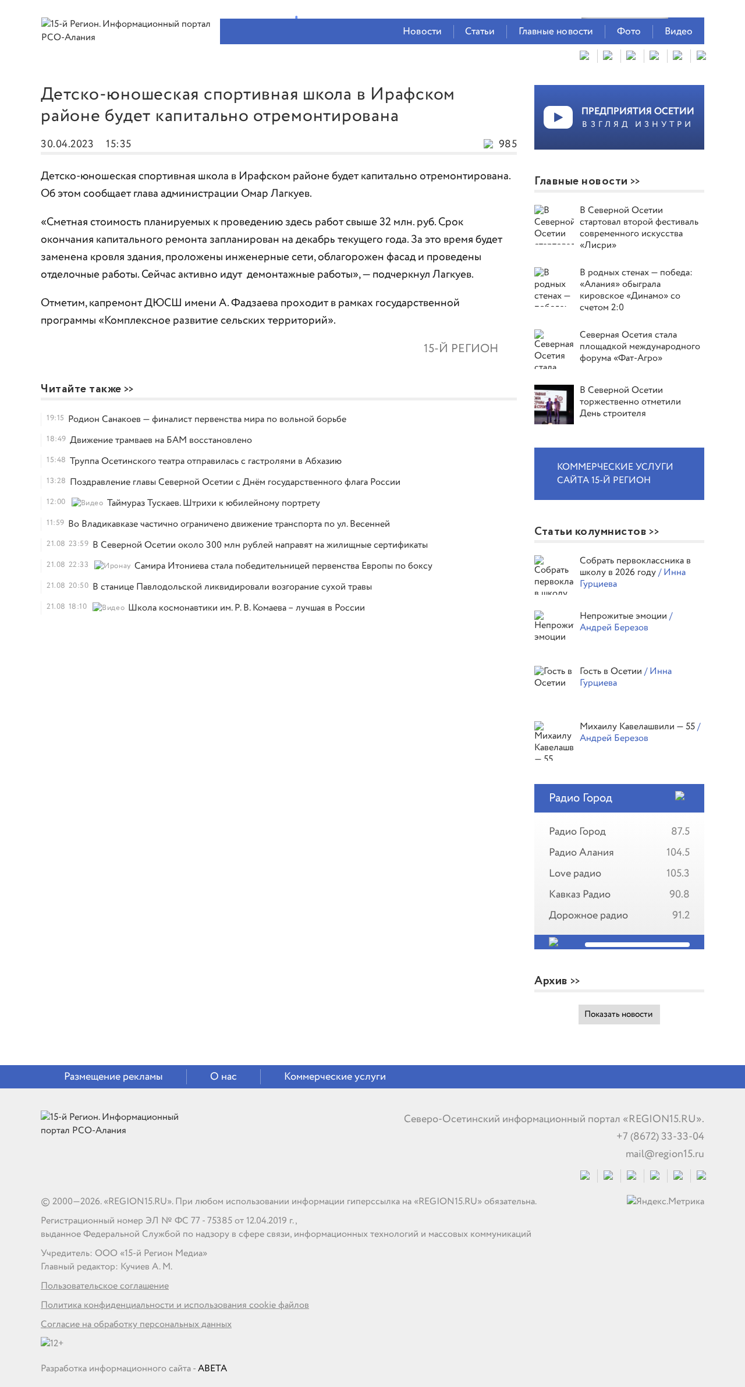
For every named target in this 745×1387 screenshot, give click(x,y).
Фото (629, 31)
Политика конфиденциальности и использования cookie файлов (175, 1305)
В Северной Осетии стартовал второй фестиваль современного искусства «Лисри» (639, 228)
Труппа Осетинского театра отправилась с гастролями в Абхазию (206, 461)
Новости (422, 31)
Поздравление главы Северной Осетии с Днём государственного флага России (235, 482)
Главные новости (556, 31)
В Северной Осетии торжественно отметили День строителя (630, 402)
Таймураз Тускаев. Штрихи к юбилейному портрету (213, 503)
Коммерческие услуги (335, 1076)
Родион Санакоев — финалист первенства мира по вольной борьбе (207, 419)
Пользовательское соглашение (105, 1286)
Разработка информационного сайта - (134, 1368)
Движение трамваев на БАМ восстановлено (161, 440)
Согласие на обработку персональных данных (136, 1324)
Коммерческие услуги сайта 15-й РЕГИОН (615, 473)
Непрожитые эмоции (624, 616)
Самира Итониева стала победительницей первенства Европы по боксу (283, 566)
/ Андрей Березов (626, 621)
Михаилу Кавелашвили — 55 (638, 726)
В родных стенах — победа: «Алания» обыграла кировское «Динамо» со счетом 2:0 (636, 290)
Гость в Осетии (612, 671)
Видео (679, 31)
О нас (223, 1076)
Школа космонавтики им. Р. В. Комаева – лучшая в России (246, 608)
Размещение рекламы (113, 1076)
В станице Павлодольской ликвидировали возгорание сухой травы (232, 587)
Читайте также (81, 389)
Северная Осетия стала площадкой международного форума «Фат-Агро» (640, 346)
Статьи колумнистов (590, 531)
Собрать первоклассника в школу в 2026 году (635, 566)
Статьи (480, 31)
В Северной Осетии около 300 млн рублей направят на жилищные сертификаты (260, 545)
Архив (551, 981)
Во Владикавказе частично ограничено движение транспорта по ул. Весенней (229, 524)
